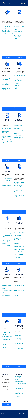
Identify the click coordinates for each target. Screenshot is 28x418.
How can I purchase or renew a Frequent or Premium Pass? (19, 190)
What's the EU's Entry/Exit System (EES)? (18, 37)
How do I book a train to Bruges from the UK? (7, 247)
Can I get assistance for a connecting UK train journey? (6, 295)
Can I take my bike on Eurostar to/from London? (7, 88)
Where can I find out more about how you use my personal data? (19, 348)
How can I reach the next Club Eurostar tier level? (18, 132)
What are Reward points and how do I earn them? (18, 127)
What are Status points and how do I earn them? (18, 137)
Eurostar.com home (6, 7)
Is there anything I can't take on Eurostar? (6, 79)
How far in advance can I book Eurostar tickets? (6, 136)
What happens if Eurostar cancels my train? (19, 290)
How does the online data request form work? (19, 343)
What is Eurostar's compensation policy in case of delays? (19, 285)
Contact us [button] (7, 405)
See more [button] (8, 57)
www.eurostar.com (22, 413)
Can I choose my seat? (7, 33)
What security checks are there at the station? (19, 28)
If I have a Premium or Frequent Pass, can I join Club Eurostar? (19, 195)
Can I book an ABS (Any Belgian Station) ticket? (7, 141)
